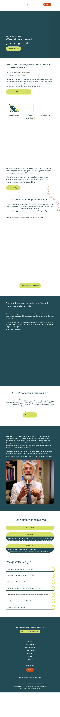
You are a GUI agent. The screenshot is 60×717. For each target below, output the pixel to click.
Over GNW (30, 650)
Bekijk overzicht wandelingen (30, 285)
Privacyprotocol (35, 688)
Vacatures (30, 653)
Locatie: (8, 217)
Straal (27, 217)
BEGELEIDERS (23, 686)
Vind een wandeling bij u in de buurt (18, 92)
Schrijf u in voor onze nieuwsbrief (30, 631)
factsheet (24, 73)
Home (30, 641)
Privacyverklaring (25, 688)
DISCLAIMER (16, 686)
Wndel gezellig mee (13, 48)
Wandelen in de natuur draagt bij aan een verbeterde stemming (29, 538)
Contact (30, 659)
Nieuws (30, 656)
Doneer (46, 4)
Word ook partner (30, 415)
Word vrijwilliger (29, 116)
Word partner (45, 115)
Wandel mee (14, 115)
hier (17, 211)
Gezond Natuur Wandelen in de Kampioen (22, 549)
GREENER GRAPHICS (42, 686)
